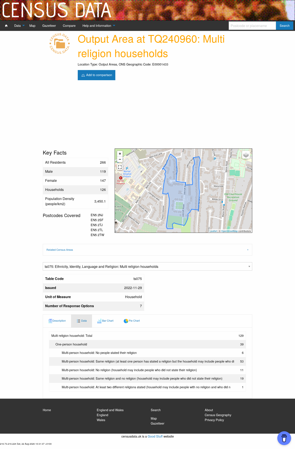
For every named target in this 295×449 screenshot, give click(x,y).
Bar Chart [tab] (107, 320)
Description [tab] (59, 320)
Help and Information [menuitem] (96, 25)
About (209, 409)
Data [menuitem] (17, 25)
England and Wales (110, 409)
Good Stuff (155, 436)
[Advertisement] (147, 116)
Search (156, 409)
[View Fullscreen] (120, 167)
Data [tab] (84, 320)
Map (154, 418)
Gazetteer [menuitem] (49, 25)
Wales (101, 419)
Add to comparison (98, 74)
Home (47, 409)
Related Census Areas (59, 249)
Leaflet (213, 231)
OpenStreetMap (229, 231)
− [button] (120, 159)
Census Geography (218, 414)
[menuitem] (6, 25)
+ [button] (120, 153)
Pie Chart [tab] (134, 320)
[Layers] (246, 155)
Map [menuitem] (32, 25)
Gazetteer (157, 423)
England (102, 414)
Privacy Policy (214, 419)
